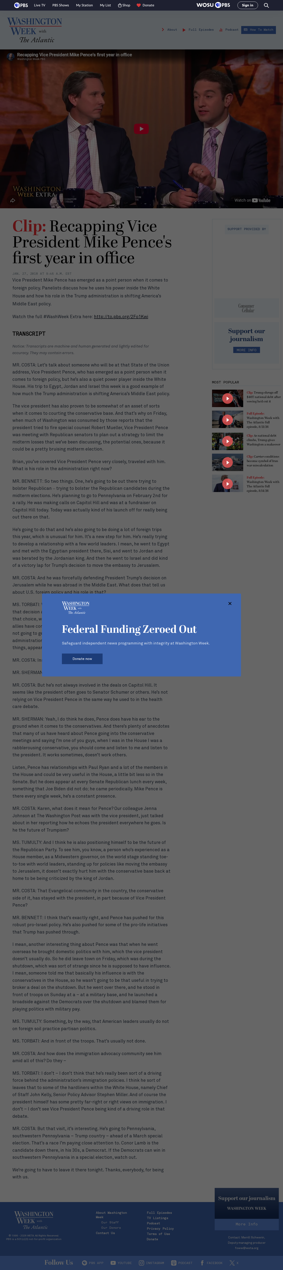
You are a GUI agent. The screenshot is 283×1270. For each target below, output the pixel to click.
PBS (21, 5)
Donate (148, 5)
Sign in (247, 5)
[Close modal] (230, 604)
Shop (126, 5)
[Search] (266, 5)
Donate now (82, 659)
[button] (213, 5)
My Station (84, 5)
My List (105, 5)
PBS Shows (60, 5)
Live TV (39, 5)
